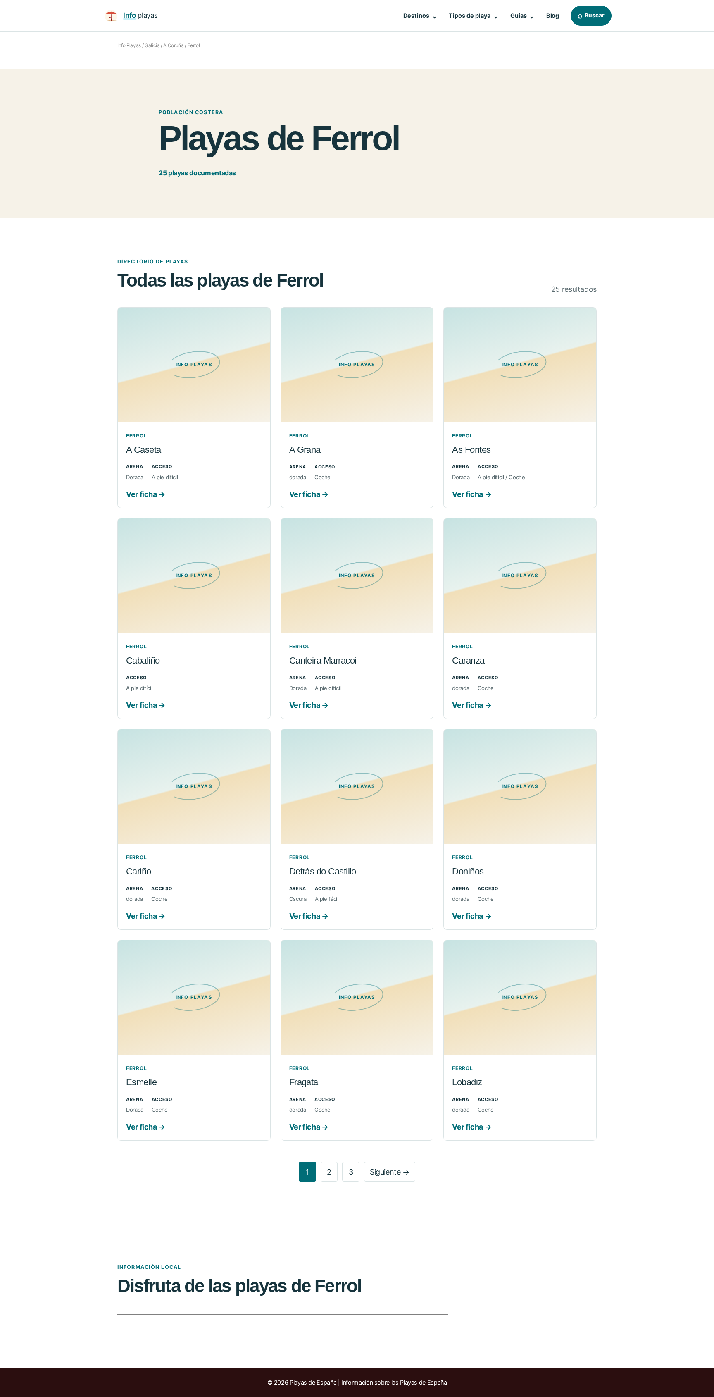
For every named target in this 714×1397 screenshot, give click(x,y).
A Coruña (173, 45)
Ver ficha (145, 494)
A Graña (305, 449)
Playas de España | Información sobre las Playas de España (368, 1382)
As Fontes (471, 449)
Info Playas (129, 45)
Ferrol (136, 435)
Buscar (591, 15)
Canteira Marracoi (323, 660)
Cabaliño (143, 660)
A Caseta (143, 449)
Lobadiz (467, 1082)
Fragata (303, 1082)
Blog (552, 15)
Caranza (468, 660)
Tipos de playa (473, 16)
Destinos (420, 16)
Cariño (138, 871)
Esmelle (141, 1082)
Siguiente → (389, 1172)
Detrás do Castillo (322, 871)
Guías (522, 16)
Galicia (152, 45)
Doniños (467, 871)
